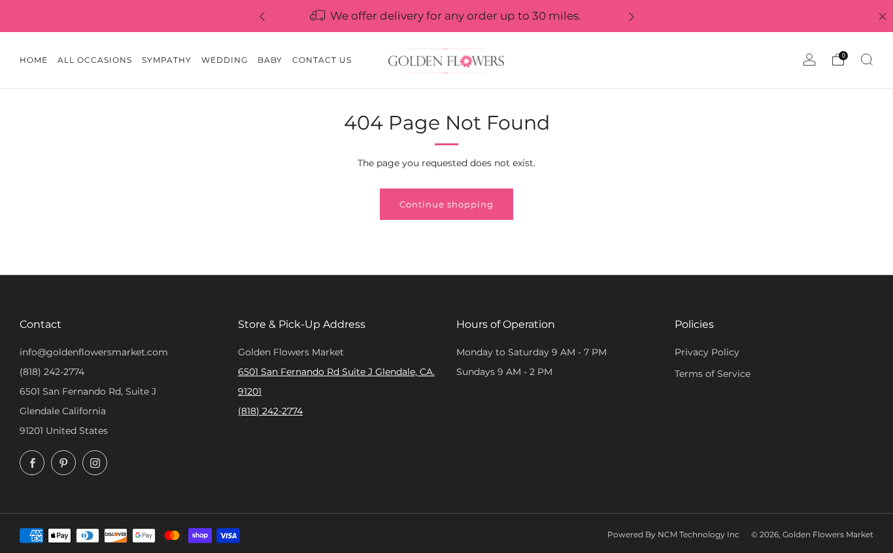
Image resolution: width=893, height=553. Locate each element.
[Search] (866, 59)
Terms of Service (712, 374)
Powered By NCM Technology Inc (673, 534)
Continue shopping (446, 204)
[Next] (631, 16)
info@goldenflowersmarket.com (94, 352)
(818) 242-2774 (52, 372)
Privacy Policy (707, 352)
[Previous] (262, 16)
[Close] (882, 16)
